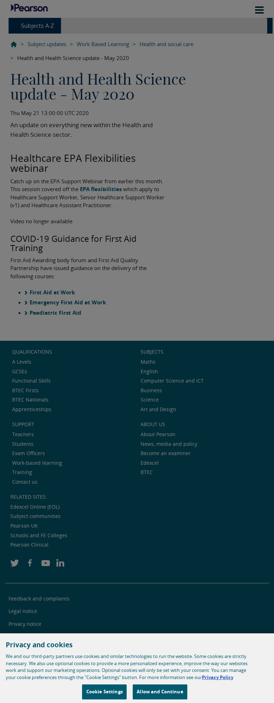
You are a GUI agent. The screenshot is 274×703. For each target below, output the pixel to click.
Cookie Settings (104, 691)
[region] (137, 668)
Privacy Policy (217, 677)
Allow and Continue (160, 691)
